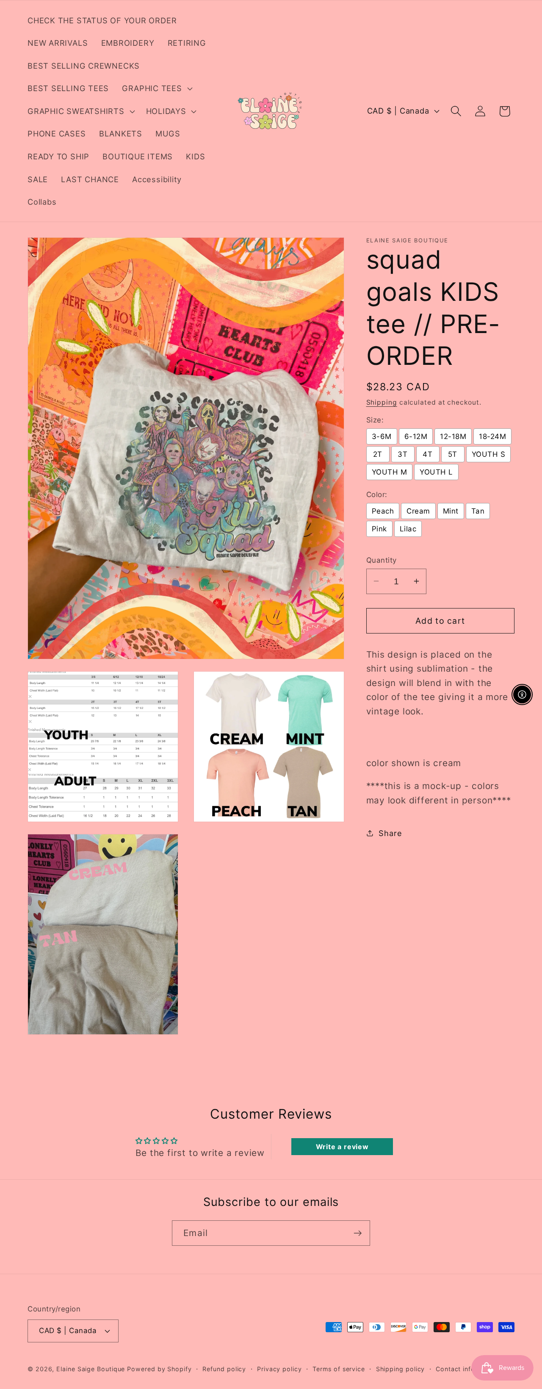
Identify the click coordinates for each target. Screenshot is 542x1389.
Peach (383, 511)
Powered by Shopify (159, 1368)
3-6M (382, 436)
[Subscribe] (358, 1233)
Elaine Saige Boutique (91, 1368)
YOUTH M (389, 472)
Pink (379, 529)
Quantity (381, 560)
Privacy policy (279, 1368)
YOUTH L (436, 472)
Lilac (408, 529)
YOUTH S (489, 454)
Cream (418, 511)
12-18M (453, 436)
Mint (451, 511)
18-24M (492, 436)
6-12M (416, 436)
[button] (156, 88)
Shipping (381, 402)
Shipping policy (400, 1368)
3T (402, 454)
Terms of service (338, 1368)
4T (427, 454)
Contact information (467, 1368)
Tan (478, 511)
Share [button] (390, 832)
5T (452, 454)
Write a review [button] (342, 1146)
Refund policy (224, 1368)
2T (377, 454)
